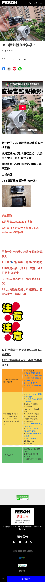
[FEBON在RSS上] (31, 543)
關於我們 (22, 571)
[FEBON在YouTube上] (19, 543)
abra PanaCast (33, 438)
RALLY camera (32, 388)
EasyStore (22, 529)
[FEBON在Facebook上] (14, 543)
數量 (3, 58)
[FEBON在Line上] (25, 543)
